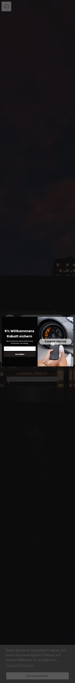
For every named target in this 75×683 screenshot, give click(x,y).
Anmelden (19, 354)
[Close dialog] (70, 319)
